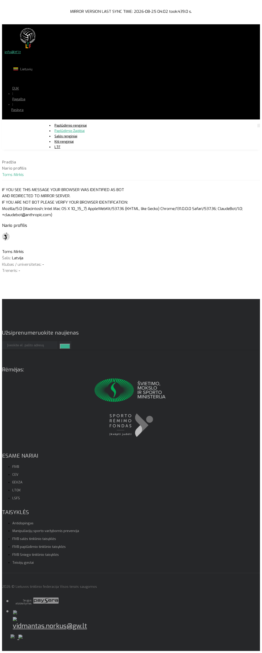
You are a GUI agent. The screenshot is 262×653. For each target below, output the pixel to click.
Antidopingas (23, 523)
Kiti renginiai (64, 141)
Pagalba (18, 99)
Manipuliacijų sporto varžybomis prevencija (45, 531)
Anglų (40, 79)
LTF (57, 147)
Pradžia (9, 162)
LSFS (16, 498)
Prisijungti (34, 120)
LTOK (16, 490)
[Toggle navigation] (258, 125)
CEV (15, 474)
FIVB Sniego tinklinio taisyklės (35, 554)
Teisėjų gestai (23, 562)
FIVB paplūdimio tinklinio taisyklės (39, 547)
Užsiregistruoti (38, 125)
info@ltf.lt (13, 52)
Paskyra (17, 110)
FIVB (15, 466)
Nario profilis (14, 168)
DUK (15, 88)
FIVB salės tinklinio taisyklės (34, 539)
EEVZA (17, 482)
